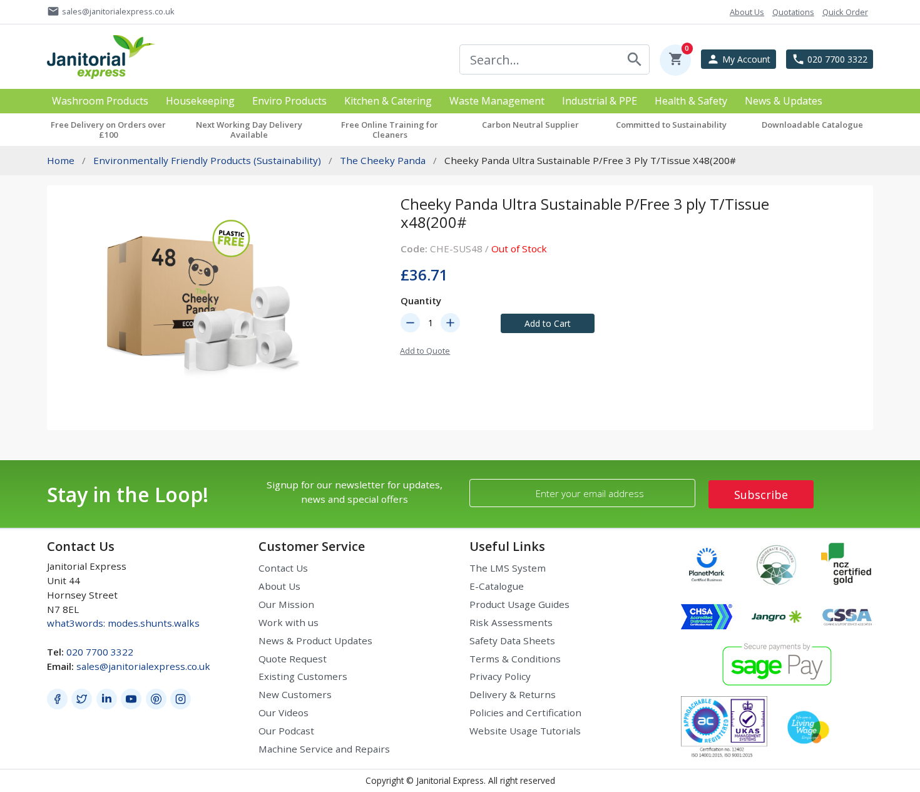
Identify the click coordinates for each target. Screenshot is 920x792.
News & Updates (783, 101)
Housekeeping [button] (200, 101)
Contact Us (283, 568)
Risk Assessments (511, 622)
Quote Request (292, 658)
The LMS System (507, 568)
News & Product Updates (315, 640)
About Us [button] (747, 12)
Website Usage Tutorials (525, 730)
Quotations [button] (793, 12)
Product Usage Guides (519, 604)
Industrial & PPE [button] (599, 101)
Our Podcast (286, 730)
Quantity (421, 300)
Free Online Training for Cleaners (389, 129)
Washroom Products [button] (100, 101)
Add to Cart (547, 323)
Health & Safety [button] (691, 101)
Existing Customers (302, 676)
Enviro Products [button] (289, 101)
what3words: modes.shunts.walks (123, 623)
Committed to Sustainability (671, 124)
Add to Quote (425, 350)
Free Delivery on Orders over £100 (108, 129)
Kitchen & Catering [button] (388, 101)
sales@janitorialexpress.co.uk (143, 666)
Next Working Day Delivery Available (249, 129)
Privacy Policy (500, 676)
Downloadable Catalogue (812, 124)
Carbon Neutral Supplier (530, 124)
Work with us (288, 622)
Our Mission (286, 604)
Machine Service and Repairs (324, 749)
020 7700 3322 (99, 651)
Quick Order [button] (845, 12)
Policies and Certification (525, 712)
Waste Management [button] (496, 101)
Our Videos (283, 712)
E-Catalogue (496, 586)
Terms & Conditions (515, 658)
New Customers (295, 694)
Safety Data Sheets (512, 640)
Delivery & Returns (512, 694)
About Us (279, 586)
